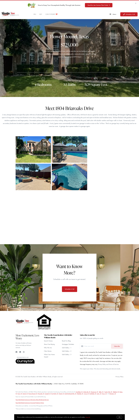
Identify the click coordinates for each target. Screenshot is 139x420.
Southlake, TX (79, 392)
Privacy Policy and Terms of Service (108, 364)
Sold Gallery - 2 (66, 351)
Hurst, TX (19, 393)
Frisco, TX (104, 393)
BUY (41, 14)
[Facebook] (16, 352)
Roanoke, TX (41, 393)
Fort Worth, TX (54, 393)
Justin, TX (99, 393)
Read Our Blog (66, 341)
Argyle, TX (25, 393)
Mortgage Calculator (68, 344)
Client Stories (48, 351)
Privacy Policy (119, 377)
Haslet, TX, (61, 393)
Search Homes (48, 341)
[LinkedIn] (20, 352)
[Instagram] (23, 352)
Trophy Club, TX (108, 392)
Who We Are (48, 348)
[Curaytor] (25, 363)
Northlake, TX (92, 393)
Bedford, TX (116, 392)
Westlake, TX (80, 393)
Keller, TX (101, 392)
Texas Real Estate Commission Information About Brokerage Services (32, 400)
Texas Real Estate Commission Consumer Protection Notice (30, 403)
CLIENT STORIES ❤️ (51, 14)
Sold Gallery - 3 (66, 354)
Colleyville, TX (86, 392)
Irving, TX (86, 393)
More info (87, 417)
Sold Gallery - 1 (66, 348)
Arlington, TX (112, 393)
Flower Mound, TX (32, 393)
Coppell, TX (48, 393)
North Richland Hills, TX (70, 393)
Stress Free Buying (49, 344)
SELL (34, 14)
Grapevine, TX (94, 392)
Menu (114, 14)
